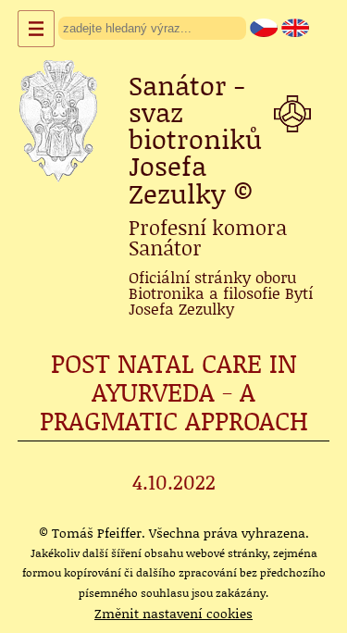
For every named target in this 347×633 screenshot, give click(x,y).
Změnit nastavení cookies (173, 613)
